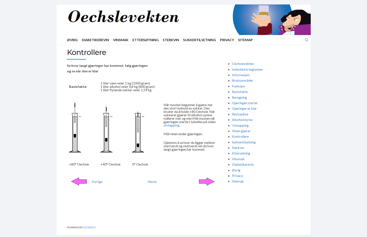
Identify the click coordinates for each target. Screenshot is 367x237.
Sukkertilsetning (199, 40)
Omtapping (240, 125)
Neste (152, 182)
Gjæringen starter (245, 103)
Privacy (227, 40)
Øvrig (72, 40)
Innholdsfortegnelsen (247, 69)
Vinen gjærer (241, 131)
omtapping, (172, 125)
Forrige (97, 182)
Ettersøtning (146, 40)
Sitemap (245, 40)
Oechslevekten (243, 64)
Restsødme (240, 114)
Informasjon (241, 75)
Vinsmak (120, 40)
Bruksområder (242, 80)
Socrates (89, 227)
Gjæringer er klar (244, 108)
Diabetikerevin (95, 40)
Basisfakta (240, 92)
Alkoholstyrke (242, 120)
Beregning (239, 97)
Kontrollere (240, 136)
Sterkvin (171, 40)
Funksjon (238, 86)
